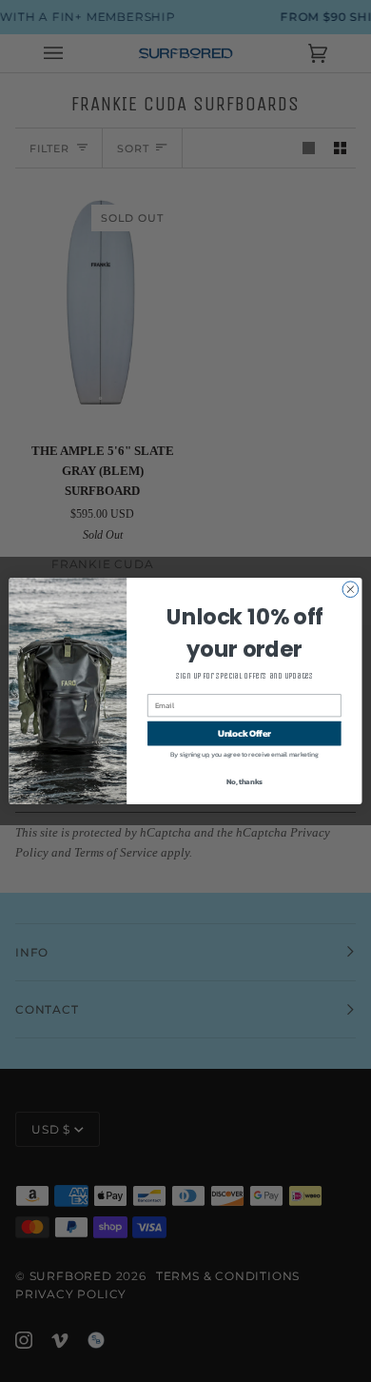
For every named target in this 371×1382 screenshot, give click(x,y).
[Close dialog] (350, 590)
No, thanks (244, 782)
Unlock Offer (244, 733)
